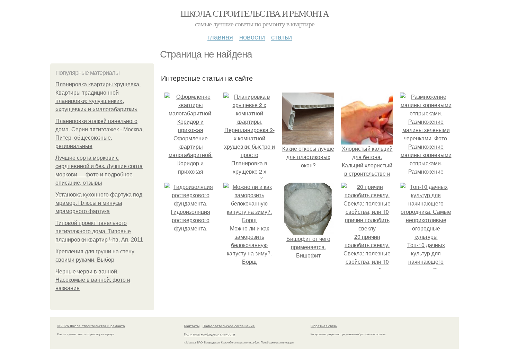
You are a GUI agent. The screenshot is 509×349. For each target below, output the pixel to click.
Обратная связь (324, 325)
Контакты (191, 325)
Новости (252, 37)
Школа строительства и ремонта (254, 13)
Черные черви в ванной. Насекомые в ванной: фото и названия (92, 280)
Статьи (281, 37)
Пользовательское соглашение (229, 325)
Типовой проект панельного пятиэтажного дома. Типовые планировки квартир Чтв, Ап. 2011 (99, 231)
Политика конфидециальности (209, 334)
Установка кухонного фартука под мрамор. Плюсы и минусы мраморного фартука (98, 203)
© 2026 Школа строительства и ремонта (91, 325)
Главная (220, 37)
